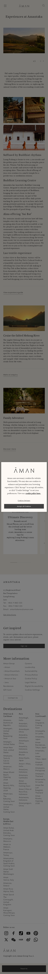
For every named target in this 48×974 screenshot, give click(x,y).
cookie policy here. (33, 493)
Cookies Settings (24, 500)
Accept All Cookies (24, 506)
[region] (24, 487)
